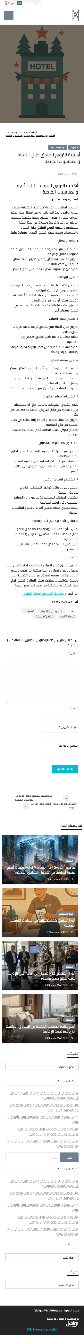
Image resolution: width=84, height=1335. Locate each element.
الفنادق (28, 611)
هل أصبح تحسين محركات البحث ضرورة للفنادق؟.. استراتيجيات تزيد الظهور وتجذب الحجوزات (48, 1131)
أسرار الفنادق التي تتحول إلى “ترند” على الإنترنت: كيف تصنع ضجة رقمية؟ (41, 976)
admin (65, 932)
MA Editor (64, 879)
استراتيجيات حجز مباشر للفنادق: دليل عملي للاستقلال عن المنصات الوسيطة (43, 1143)
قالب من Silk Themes (42, 1329)
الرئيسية (15, 132)
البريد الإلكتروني (68, 727)
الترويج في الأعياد (51, 611)
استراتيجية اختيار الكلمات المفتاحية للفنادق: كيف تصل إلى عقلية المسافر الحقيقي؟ (44, 1095)
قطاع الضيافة (44, 616)
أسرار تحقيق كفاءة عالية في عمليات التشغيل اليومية (42, 923)
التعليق (73, 653)
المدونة (74, 147)
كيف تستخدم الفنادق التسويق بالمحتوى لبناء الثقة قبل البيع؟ (43, 1119)
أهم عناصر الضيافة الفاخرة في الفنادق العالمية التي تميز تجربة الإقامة (40, 1029)
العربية (12, 3)
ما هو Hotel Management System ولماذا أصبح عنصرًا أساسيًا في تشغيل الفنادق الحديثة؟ (41, 870)
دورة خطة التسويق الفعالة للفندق (44, 593)
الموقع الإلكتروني (68, 745)
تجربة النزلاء (67, 616)
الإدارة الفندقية (30, 132)
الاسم (74, 708)
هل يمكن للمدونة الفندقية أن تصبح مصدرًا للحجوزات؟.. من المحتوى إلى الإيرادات (44, 1107)
